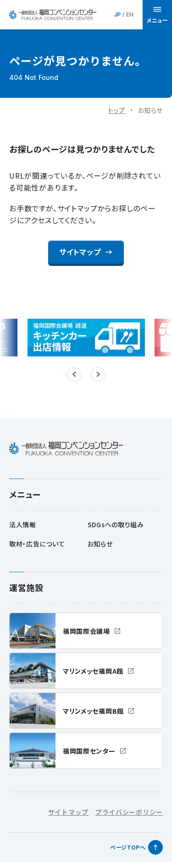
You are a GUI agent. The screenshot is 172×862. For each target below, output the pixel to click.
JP (117, 14)
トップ (116, 110)
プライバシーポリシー (129, 812)
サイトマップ (68, 812)
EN (129, 14)
